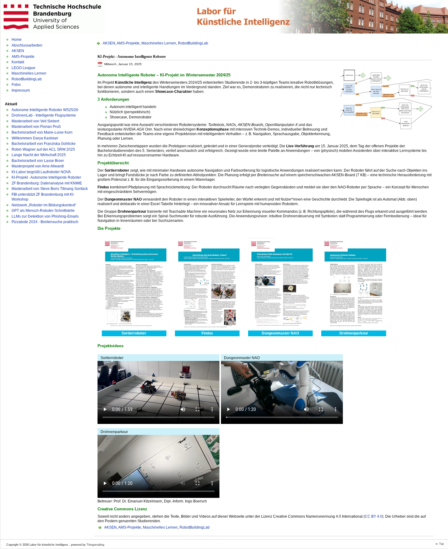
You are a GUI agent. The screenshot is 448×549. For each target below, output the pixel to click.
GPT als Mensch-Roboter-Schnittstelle (43, 210)
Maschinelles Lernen (29, 73)
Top (441, 543)
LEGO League (23, 68)
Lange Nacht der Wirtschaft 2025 (39, 155)
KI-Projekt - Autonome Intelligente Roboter (46, 177)
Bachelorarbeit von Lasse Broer (38, 161)
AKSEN (18, 51)
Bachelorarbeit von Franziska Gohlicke (44, 144)
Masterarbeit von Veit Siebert (35, 121)
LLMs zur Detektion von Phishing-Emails (45, 216)
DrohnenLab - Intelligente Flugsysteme (44, 115)
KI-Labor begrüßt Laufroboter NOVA (41, 172)
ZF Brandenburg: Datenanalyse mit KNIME (47, 183)
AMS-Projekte (23, 56)
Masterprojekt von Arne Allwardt (38, 166)
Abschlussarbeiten (27, 45)
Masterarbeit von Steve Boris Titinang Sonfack (50, 189)
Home (17, 39)
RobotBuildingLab (27, 79)
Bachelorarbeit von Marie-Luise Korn (42, 132)
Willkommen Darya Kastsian (35, 138)
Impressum (21, 90)
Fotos (16, 84)
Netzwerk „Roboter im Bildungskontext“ (44, 205)
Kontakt (18, 62)
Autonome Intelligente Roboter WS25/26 (45, 110)
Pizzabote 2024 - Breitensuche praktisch (45, 222)
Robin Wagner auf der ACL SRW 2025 (43, 149)
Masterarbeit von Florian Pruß (36, 126)
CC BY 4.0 (373, 516)
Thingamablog (95, 544)
